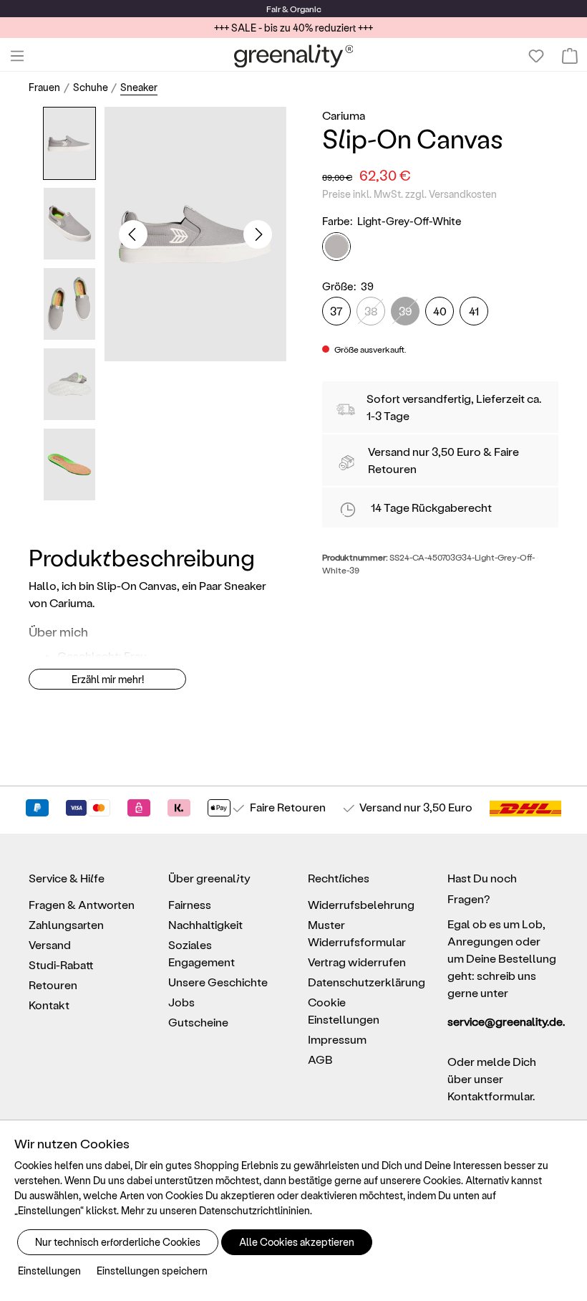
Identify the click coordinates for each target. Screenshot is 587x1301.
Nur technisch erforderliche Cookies (117, 1242)
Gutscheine (198, 1022)
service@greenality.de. (502, 1021)
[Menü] (17, 56)
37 (336, 311)
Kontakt (49, 1004)
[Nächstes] (257, 234)
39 (405, 311)
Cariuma (343, 115)
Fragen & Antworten (82, 904)
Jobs (181, 1002)
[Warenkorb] (570, 56)
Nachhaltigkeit (205, 924)
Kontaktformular (490, 1095)
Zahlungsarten (66, 924)
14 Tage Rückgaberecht (431, 507)
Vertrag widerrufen (357, 961)
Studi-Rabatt (61, 964)
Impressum (337, 1039)
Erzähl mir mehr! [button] (108, 679)
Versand (389, 451)
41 (474, 311)
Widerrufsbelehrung (361, 904)
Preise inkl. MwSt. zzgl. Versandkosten (409, 194)
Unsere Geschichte (218, 981)
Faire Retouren (288, 807)
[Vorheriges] (133, 234)
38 (371, 311)
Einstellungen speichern (152, 1270)
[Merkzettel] (536, 56)
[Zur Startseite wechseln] (294, 55)
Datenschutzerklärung (366, 981)
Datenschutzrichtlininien (254, 1210)
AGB (320, 1059)
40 (440, 311)
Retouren (53, 984)
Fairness (189, 904)
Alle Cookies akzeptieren (296, 1242)
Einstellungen (49, 1270)
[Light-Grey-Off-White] (336, 246)
